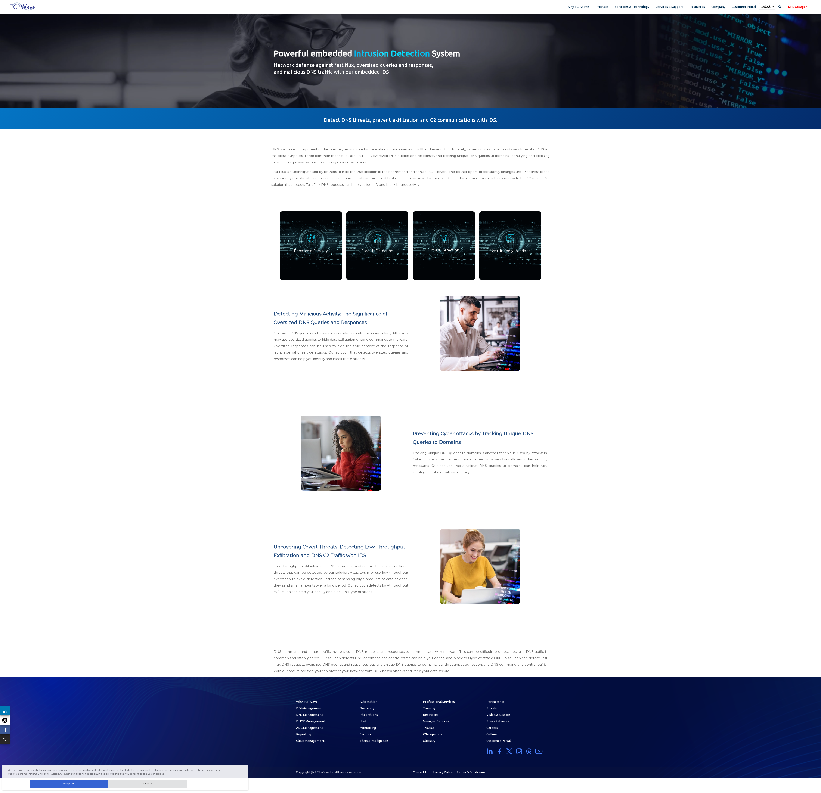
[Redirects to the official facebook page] (5, 729)
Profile (491, 708)
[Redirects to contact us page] (5, 739)
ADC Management (309, 728)
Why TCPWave (578, 7)
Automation (368, 701)
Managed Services (436, 721)
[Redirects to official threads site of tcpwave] (529, 751)
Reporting (303, 734)
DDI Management (309, 708)
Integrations (369, 714)
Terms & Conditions (470, 772)
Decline (147, 783)
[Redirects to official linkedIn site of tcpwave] (490, 751)
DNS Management (309, 714)
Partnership (495, 701)
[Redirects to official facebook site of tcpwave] (499, 751)
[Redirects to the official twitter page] (5, 720)
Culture (491, 734)
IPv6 (363, 721)
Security (365, 734)
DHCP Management (310, 721)
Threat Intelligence (374, 741)
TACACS (429, 728)
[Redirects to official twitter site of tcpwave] (509, 751)
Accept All (68, 783)
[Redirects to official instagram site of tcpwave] (519, 751)
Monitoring (368, 728)
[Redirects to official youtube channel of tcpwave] (539, 751)
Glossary (429, 741)
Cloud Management (310, 741)
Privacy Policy (443, 772)
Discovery (367, 708)
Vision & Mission (498, 714)
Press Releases (497, 721)
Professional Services (439, 701)
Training (429, 708)
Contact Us (421, 772)
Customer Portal (744, 7)
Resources (697, 7)
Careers (492, 728)
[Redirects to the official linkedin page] (5, 710)
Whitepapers (432, 734)
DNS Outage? (797, 7)
